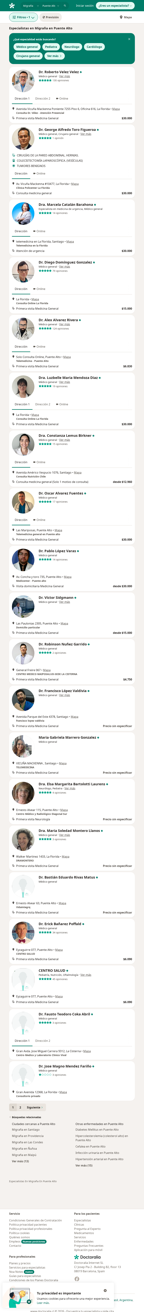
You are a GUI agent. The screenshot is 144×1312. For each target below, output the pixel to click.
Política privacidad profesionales (30, 1229)
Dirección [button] (21, 173)
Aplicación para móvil (88, 1250)
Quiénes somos (19, 1237)
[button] (129, 39)
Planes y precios (20, 1263)
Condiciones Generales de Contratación (35, 1220)
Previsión (52, 17)
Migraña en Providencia (28, 1136)
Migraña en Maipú (24, 1155)
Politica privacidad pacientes (28, 1225)
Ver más (52, 56)
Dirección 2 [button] (42, 98)
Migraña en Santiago (26, 1130)
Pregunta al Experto (87, 1229)
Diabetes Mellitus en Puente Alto (97, 1130)
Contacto (15, 1246)
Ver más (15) (84, 1165)
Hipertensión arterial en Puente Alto (99, 1159)
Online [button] (63, 98)
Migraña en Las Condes (27, 1142)
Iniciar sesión (85, 6)
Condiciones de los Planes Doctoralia (33, 1280)
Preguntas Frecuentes (88, 1246)
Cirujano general (28, 56)
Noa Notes (21, 1272)
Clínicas (79, 1225)
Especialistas (82, 1220)
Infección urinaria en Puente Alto (97, 1153)
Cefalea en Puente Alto (91, 1146)
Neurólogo (71, 47)
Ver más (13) (20, 1161)
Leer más (43, 1303)
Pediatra (51, 47)
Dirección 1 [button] (22, 98)
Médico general (27, 47)
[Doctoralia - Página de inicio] (13, 5)
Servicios (80, 1237)
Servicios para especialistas (27, 1267)
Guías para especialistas (25, 1276)
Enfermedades (84, 1241)
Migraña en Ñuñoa (24, 1149)
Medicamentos (84, 1233)
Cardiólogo (94, 47)
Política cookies (19, 1233)
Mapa (128, 17)
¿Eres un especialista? (114, 6)
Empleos (27, 1241)
